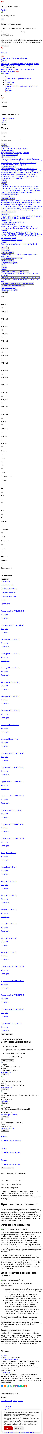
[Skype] (19, 1386)
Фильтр (4, 133)
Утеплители (5, 250)
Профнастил (6, 146)
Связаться (5, 1074)
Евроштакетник (6, 220)
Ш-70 (3, 222)
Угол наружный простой (28, 210)
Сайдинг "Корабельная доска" (23, 187)
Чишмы (3, 58)
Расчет (10, 69)
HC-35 (31, 216)
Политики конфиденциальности (30, 40)
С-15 (6, 149)
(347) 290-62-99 (6, 1401)
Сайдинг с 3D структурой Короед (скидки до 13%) (17, 283)
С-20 (10, 149)
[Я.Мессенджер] (8, 1386)
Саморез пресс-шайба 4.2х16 (26, 244)
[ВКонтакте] (2, 1386)
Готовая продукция (8, 260)
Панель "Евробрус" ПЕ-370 (25, 190)
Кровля (3, 64)
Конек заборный (7, 226)
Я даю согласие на (22, 42)
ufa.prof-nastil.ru (6, 1087)
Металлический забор (18, 64)
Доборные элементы (8, 157)
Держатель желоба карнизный (26, 169)
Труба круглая (12, 176)
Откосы (10, 200)
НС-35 (22, 149)
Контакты (4, 71)
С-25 (17, 149)
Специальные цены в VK (9, 290)
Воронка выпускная (8, 169)
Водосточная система (9, 167)
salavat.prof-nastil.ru (7, 1128)
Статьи (31, 69)
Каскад (11, 153)
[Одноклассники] (5, 1386)
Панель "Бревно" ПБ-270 (24, 232)
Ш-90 (22, 222)
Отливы (16, 200)
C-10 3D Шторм (13, 218)
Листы (4, 265)
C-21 (23, 216)
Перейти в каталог (7, 118)
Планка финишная (21, 204)
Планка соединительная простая (30, 206)
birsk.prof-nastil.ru (7, 1072)
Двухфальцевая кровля (9, 155)
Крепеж (4, 242)
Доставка (16, 69)
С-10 (2, 149)
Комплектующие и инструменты (12, 240)
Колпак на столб (32, 228)
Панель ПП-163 (6, 187)
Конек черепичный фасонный (17, 161)
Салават (24, 58)
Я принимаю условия (22, 40)
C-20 (19, 216)
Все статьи (4, 1356)
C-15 (16, 216)
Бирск (9, 58)
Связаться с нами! (7, 1168)
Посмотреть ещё (7, 1034)
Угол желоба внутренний (22, 178)
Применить (5, 579)
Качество (4, 69)
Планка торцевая (20, 165)
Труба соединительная (26, 176)
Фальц (3, 281)
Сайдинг (4, 184)
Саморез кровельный (8, 244)
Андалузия (5, 153)
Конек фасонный (13, 163)
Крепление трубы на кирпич (16, 174)
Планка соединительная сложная (17, 205)
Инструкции (24, 69)
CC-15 (36, 216)
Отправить (5, 46)
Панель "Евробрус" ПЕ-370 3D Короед (20, 192)
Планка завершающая (27, 200)
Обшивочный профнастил (10, 194)
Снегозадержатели (8, 252)
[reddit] (25, 1386)
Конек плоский (25, 163)
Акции (30, 66)
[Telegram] (11, 1386)
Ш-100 (7, 222)
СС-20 (8, 196)
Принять (8, 1428)
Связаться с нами (7, 1060)
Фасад (8, 64)
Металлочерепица (7, 151)
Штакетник (34, 279)
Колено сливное (6, 172)
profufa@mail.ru (17, 1401)
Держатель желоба (7, 171)
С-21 (13, 149)
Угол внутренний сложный (10, 208)
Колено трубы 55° (19, 172)
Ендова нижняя (14, 159)
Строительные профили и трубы (12, 258)
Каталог (4, 62)
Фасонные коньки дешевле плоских (13, 285)
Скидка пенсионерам (8, 288)
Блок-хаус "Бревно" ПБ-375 (23, 188)
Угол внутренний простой (30, 208)
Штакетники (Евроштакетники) (21, 273)
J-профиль (4, 159)
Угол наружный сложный (10, 210)
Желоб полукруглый (21, 171)
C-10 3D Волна (25, 218)
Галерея (11, 71)
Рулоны (4, 267)
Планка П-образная (20, 226)
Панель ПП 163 (19, 234)
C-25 (27, 216)
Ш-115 (12, 222)
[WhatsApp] (14, 1386)
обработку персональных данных (29, 42)
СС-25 (13, 196)
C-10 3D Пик (9, 216)
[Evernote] (22, 1386)
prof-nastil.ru (5, 1101)
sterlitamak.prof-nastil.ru (9, 1115)
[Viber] (16, 1386)
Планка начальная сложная (24, 202)
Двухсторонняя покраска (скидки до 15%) (15, 271)
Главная (3, 60)
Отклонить (18, 1428)
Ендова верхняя (25, 159)
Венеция (26, 153)
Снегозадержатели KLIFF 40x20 (12, 254)
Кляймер (4, 246)
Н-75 (26, 149)
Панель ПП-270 (30, 234)
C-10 (2, 216)
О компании (5, 67)
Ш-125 (17, 222)
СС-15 (3, 196)
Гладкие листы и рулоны (19, 66)
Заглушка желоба (35, 171)
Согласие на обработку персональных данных (17, 1432)
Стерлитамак (16, 58)
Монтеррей (18, 153)
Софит (4, 180)
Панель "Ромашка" (7, 232)
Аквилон (4, 200)
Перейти (4, 10)
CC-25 (5, 218)
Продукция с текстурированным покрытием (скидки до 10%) (21, 277)
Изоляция (5, 248)
